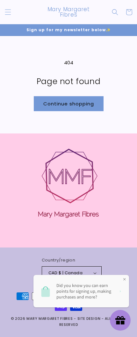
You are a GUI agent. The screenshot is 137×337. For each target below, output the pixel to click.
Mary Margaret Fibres (49, 318)
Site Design (89, 318)
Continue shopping (68, 103)
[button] (8, 12)
